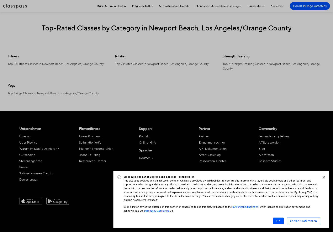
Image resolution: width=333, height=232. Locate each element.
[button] (323, 177)
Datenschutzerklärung (157, 210)
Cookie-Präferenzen (303, 221)
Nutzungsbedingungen (245, 206)
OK (278, 221)
